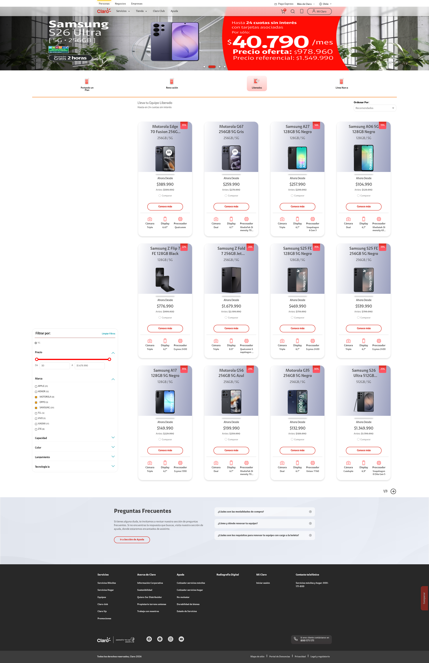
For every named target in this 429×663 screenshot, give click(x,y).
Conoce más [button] (165, 206)
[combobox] (375, 108)
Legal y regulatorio (320, 657)
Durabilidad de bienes (188, 604)
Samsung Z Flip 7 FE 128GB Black (165, 251)
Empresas (136, 3)
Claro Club (159, 11)
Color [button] (38, 447)
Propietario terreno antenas (151, 604)
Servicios (121, 11)
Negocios (120, 3)
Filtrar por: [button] (43, 333)
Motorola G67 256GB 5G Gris (231, 129)
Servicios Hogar (106, 590)
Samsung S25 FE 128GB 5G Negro (297, 251)
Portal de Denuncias (279, 657)
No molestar (183, 597)
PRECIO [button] (38, 352)
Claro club (103, 604)
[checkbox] (74, 386)
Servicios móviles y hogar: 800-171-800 (312, 585)
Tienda (140, 11)
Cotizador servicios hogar (190, 590)
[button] (283, 11)
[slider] (36, 359)
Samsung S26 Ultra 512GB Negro (364, 374)
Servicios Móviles (107, 583)
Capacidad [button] (41, 438)
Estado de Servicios (187, 611)
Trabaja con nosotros (148, 611)
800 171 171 (307, 640)
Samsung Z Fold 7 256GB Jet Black (231, 252)
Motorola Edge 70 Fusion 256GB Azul (165, 130)
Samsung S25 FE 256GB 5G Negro (363, 251)
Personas (104, 3)
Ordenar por (361, 102)
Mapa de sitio (257, 657)
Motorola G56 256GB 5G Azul (231, 373)
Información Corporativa (150, 583)
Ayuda (174, 11)
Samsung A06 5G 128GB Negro (364, 129)
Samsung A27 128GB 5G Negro (298, 129)
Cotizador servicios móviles (191, 583)
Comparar (167, 196)
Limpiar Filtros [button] (108, 334)
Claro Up (102, 611)
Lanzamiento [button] (42, 457)
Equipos (102, 597)
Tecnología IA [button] (42, 467)
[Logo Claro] (104, 10)
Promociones (104, 619)
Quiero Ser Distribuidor (149, 597)
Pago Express (285, 4)
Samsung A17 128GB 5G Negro (165, 373)
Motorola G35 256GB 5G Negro (297, 373)
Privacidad (300, 657)
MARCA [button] (38, 378)
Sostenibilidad (144, 590)
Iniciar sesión (263, 583)
